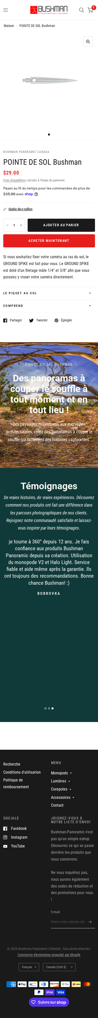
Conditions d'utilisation (22, 772)
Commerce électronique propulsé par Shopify (49, 955)
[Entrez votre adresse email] (90, 921)
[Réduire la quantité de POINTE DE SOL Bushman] (7, 225)
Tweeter (41, 320)
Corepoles (59, 789)
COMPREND (13, 306)
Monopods (59, 773)
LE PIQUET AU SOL (20, 293)
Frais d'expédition (14, 180)
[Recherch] (81, 10)
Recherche (11, 764)
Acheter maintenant (49, 241)
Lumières (58, 781)
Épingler (66, 320)
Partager (16, 320)
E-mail (55, 912)
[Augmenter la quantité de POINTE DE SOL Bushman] (21, 225)
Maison (9, 26)
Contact (57, 805)
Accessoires (60, 797)
